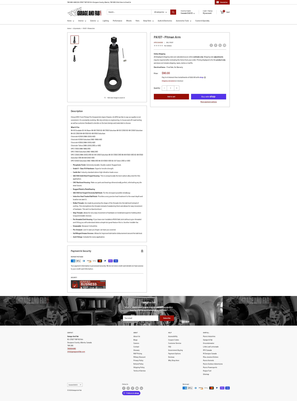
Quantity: (157, 88)
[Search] (173, 12)
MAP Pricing (137, 354)
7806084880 (71, 349)
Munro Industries (209, 336)
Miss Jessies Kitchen (210, 357)
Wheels (129, 21)
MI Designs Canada (210, 354)
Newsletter (224, 2)
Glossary (136, 350)
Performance (117, 21)
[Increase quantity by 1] (176, 88)
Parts (137, 21)
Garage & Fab (207, 340)
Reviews (171, 357)
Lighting (106, 21)
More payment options (208, 102)
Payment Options (174, 354)
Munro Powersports (210, 367)
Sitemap (206, 374)
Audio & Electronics (165, 21)
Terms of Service (139, 371)
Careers (136, 343)
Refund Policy (138, 364)
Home (69, 21)
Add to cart (171, 97)
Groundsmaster (208, 343)
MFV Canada (207, 350)
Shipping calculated (168, 81)
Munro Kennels (208, 360)
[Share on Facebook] (211, 45)
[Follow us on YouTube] (137, 388)
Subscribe (167, 318)
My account (207, 13)
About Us (136, 336)
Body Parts (147, 21)
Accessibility (173, 336)
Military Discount (139, 357)
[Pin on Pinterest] (215, 45)
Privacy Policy (138, 360)
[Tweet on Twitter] (220, 45)
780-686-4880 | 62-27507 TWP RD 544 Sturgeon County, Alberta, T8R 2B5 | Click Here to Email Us (99, 2)
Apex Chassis (158, 42)
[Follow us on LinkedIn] (141, 388)
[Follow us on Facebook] (123, 388)
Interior (81, 21)
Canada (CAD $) (73, 385)
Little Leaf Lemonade (211, 347)
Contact (136, 347)
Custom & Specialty (202, 21)
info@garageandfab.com (76, 352)
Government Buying (175, 350)
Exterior (93, 21)
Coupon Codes (173, 340)
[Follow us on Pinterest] (132, 388)
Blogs (135, 340)
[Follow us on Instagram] (128, 388)
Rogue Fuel (207, 371)
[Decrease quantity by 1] (164, 88)
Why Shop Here (173, 360)
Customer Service (174, 343)
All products (77, 28)
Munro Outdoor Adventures (213, 364)
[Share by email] (224, 45)
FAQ (169, 347)
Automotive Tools (182, 21)
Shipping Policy (139, 367)
